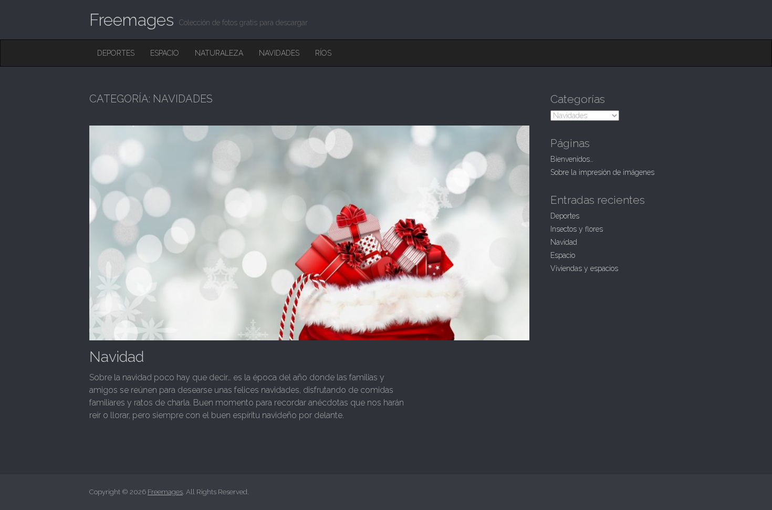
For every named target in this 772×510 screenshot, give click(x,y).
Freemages (131, 19)
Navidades (279, 53)
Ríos (323, 53)
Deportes (115, 53)
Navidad (116, 357)
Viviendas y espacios (584, 268)
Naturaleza (219, 53)
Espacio (164, 53)
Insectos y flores (576, 229)
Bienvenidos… (571, 159)
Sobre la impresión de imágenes (602, 172)
